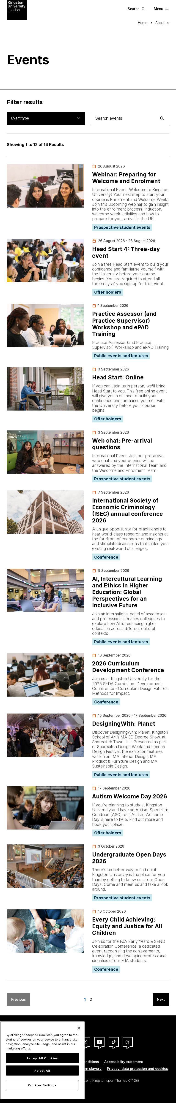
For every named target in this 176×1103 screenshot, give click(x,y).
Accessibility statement (123, 1062)
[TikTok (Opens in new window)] (114, 1042)
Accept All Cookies (42, 1058)
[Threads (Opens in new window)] (128, 1042)
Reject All (42, 1070)
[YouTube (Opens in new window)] (99, 1042)
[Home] (17, 9)
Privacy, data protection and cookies (137, 1068)
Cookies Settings (42, 1085)
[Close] (79, 1028)
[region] (42, 1060)
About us (162, 23)
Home (142, 23)
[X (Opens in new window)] (85, 1042)
